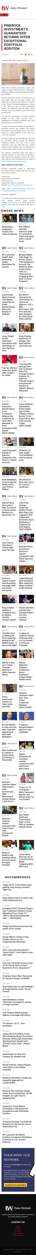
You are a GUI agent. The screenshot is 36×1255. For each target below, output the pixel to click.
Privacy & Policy (18, 1235)
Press (18, 1227)
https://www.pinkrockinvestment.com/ (14, 161)
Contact (18, 1231)
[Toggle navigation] (4, 14)
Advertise (18, 1229)
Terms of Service (18, 1233)
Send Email (9, 181)
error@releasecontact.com (10, 202)
